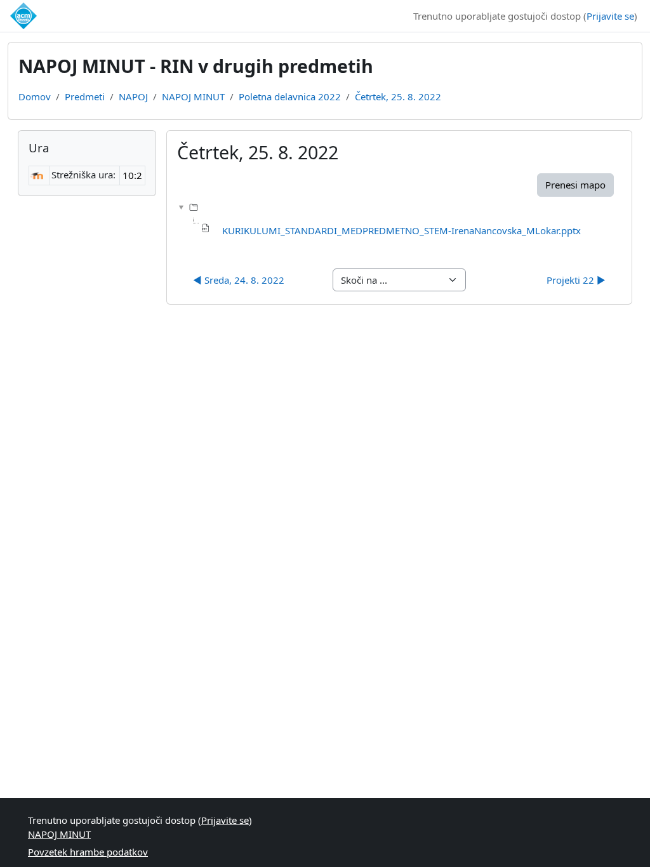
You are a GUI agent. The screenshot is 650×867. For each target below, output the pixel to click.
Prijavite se (610, 16)
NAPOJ (133, 96)
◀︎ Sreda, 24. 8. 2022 (238, 280)
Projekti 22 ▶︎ (576, 280)
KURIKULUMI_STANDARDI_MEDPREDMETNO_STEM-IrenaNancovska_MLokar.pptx (401, 230)
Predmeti (85, 96)
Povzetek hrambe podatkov (88, 851)
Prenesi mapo (575, 184)
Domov (34, 96)
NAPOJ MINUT (193, 96)
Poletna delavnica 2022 (290, 96)
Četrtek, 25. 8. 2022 (398, 96)
